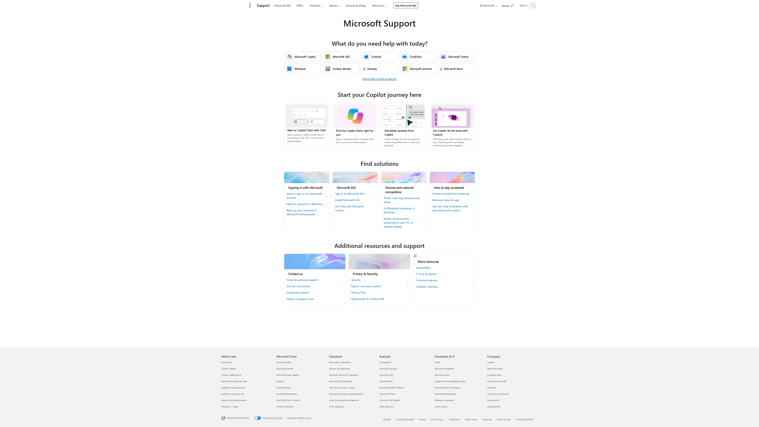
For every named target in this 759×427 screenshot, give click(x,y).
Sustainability (493, 406)
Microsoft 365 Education (340, 381)
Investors (491, 387)
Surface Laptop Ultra (231, 374)
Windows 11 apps (229, 406)
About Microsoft (495, 368)
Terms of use (437, 419)
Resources (378, 5)
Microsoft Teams (388, 393)
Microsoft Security (388, 368)
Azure (437, 362)
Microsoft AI (385, 362)
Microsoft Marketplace (445, 393)
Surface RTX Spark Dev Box (234, 381)
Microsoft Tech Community (447, 387)
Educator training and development (346, 393)
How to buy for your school (342, 387)
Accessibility (493, 400)
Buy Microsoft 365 (406, 5)
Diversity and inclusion (498, 393)
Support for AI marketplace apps (450, 381)
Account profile (284, 362)
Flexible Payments (285, 406)
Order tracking (283, 387)
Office (299, 5)
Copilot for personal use (232, 393)
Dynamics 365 (386, 374)
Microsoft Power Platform (392, 387)
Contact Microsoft (404, 419)
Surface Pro (226, 362)
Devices (333, 5)
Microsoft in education (340, 362)
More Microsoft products (379, 79)
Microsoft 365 (283, 5)
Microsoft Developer (444, 368)
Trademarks (454, 419)
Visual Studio (441, 406)
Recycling (487, 419)
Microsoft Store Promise (288, 400)
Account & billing (356, 5)
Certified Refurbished (287, 393)
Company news (494, 374)
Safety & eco (471, 419)
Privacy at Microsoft (496, 381)
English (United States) (238, 417)
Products (315, 5)
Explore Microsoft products (234, 400)
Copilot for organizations (233, 387)
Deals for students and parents (344, 400)
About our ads (504, 419)
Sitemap (387, 419)
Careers (491, 362)
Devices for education (339, 368)
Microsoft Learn (442, 374)
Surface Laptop (228, 368)
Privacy (422, 419)
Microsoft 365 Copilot (390, 400)
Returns (280, 381)
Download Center (285, 368)
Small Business (387, 406)
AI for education (336, 406)
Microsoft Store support (288, 374)
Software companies (444, 400)
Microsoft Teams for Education (343, 374)
